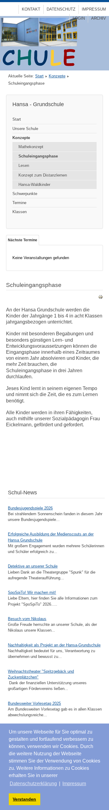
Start (39, 76)
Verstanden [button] (24, 799)
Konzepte (57, 76)
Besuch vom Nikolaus (27, 618)
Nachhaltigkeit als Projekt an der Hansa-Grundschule (54, 645)
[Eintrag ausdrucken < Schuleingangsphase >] (100, 298)
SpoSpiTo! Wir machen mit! (32, 592)
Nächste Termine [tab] (22, 240)
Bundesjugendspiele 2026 (30, 508)
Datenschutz (61, 9)
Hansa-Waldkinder (34, 184)
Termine (19, 202)
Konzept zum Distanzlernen (42, 175)
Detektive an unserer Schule (33, 566)
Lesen (23, 165)
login (79, 18)
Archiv (98, 18)
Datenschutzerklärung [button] (33, 783)
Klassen (19, 212)
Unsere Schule (25, 128)
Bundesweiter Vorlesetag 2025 (34, 703)
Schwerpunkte (24, 193)
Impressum (94, 9)
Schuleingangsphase (38, 156)
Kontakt (31, 9)
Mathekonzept (30, 147)
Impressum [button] (74, 783)
